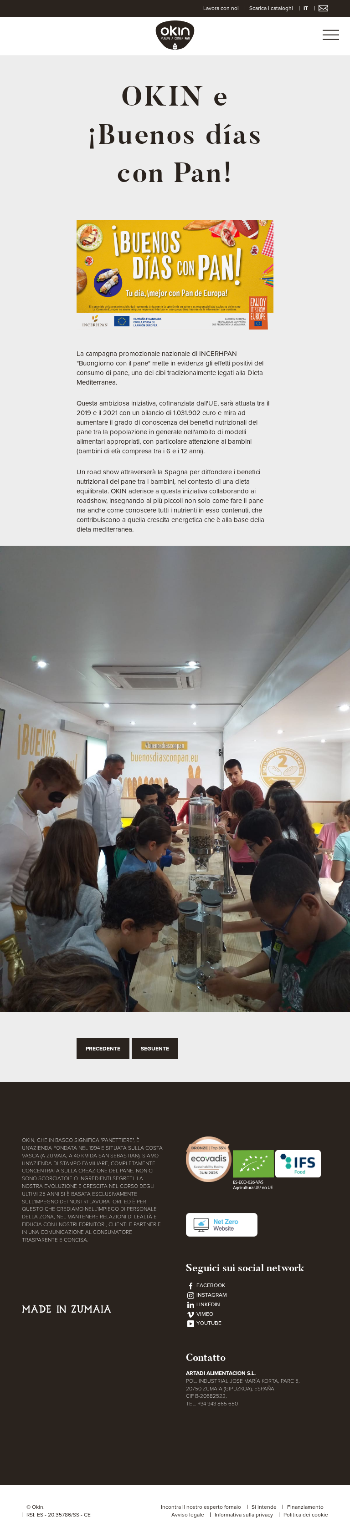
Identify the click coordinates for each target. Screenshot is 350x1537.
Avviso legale (187, 1515)
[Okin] (175, 34)
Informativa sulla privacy (244, 1515)
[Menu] (331, 36)
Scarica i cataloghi (271, 8)
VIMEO (204, 1314)
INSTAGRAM (211, 1295)
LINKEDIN (207, 1304)
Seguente (155, 1048)
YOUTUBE (208, 1323)
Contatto (206, 1357)
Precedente (103, 1048)
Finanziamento (305, 1507)
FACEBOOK (210, 1285)
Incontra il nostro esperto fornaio (201, 1507)
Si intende (264, 1507)
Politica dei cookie (305, 1515)
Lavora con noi (221, 8)
